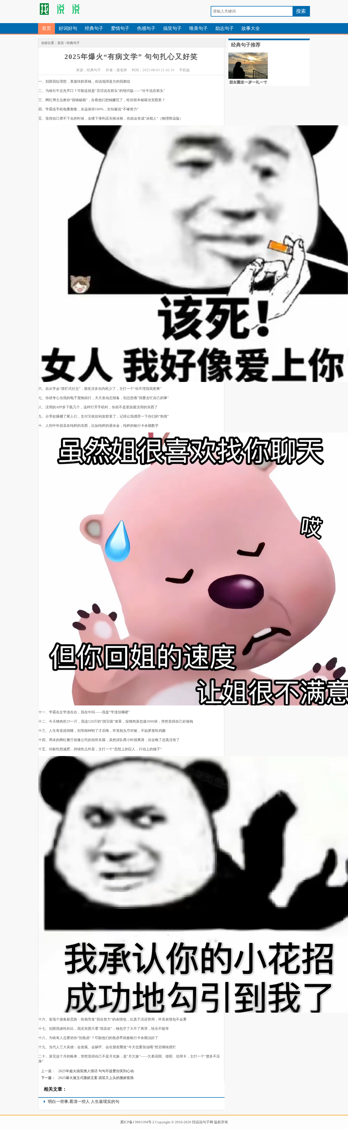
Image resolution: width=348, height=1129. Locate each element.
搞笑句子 (172, 28)
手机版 (184, 70)
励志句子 (224, 28)
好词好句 (68, 28)
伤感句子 (146, 28)
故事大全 (250, 28)
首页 (46, 28)
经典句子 (94, 28)
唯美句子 (198, 28)
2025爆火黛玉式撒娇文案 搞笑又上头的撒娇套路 (96, 1078)
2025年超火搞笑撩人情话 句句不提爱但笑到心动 (96, 1071)
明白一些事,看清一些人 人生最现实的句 (83, 1101)
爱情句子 (120, 28)
